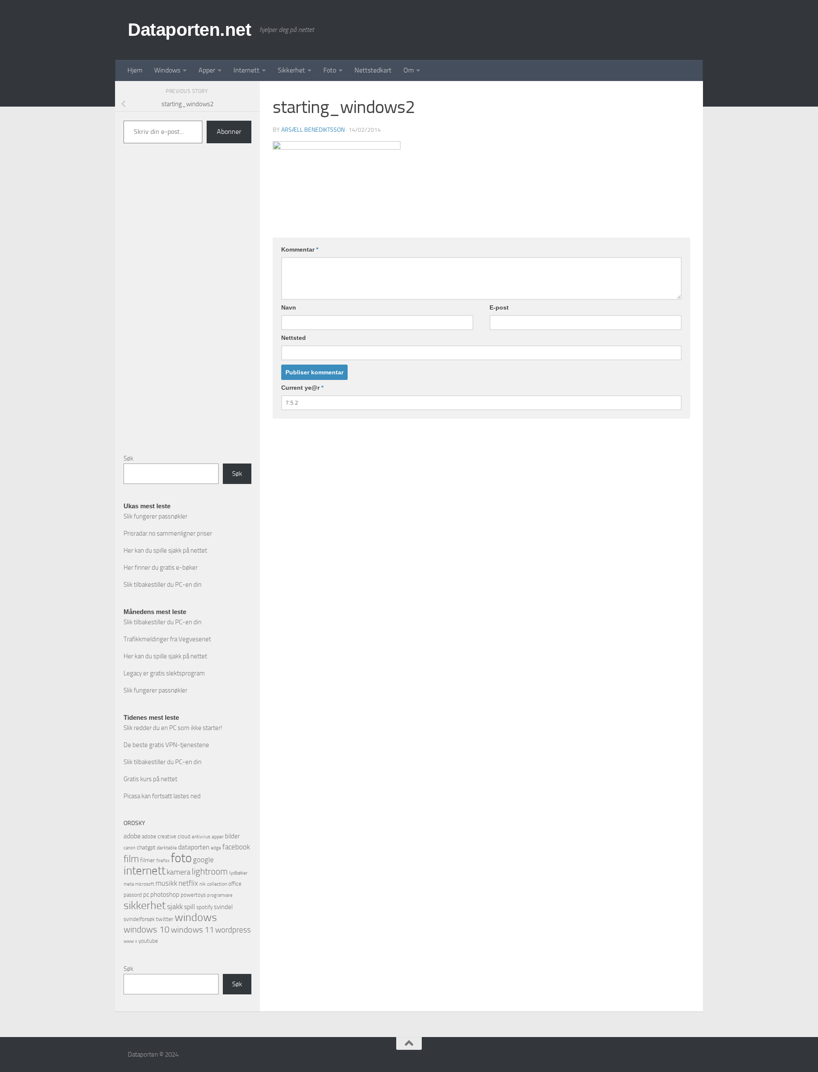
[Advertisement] (187, 305)
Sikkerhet (291, 70)
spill (189, 907)
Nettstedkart (373, 70)
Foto (329, 70)
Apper (207, 70)
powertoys (193, 895)
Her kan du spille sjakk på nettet (165, 550)
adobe (132, 836)
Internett (246, 70)
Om (408, 70)
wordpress (233, 930)
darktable (167, 848)
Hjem (134, 70)
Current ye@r (302, 387)
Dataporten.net (189, 30)
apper (218, 837)
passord (133, 895)
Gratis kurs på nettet (150, 779)
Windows (167, 70)
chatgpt (146, 847)
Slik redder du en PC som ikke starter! (173, 728)
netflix (188, 883)
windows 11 (192, 929)
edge (216, 848)
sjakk (175, 906)
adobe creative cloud (166, 836)
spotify (204, 907)
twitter (164, 919)
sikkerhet (145, 905)
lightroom (210, 871)
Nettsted (293, 337)
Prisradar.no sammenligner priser (168, 533)
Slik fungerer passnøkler (155, 516)
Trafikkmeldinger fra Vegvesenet (167, 639)
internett (144, 871)
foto (181, 858)
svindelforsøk (139, 919)
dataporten (194, 847)
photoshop (164, 894)
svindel (223, 907)
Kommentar (299, 249)
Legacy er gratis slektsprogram (164, 673)
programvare (220, 895)
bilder (232, 836)
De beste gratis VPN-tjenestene (166, 745)
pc (146, 894)
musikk (166, 883)
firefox (163, 860)
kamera (178, 872)
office (235, 884)
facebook (236, 847)
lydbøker (238, 873)
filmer (147, 860)
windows (196, 917)
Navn (288, 307)
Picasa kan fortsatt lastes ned (162, 796)
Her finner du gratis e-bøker (161, 567)
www (129, 941)
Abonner (229, 131)
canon (129, 848)
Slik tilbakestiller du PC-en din (163, 584)
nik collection (213, 884)
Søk (128, 458)
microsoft (144, 884)
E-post (499, 307)
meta (129, 884)
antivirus (201, 837)
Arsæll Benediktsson (313, 129)
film (131, 859)
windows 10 (147, 929)
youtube (148, 941)
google (203, 859)
